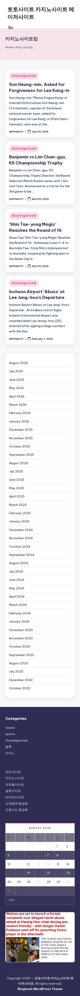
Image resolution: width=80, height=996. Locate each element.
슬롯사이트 (13, 791)
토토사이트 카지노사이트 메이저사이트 (41, 13)
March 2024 (18, 605)
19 (28, 873)
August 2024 (18, 563)
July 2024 (16, 571)
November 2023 (21, 638)
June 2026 (16, 380)
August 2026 (18, 363)
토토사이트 (13, 772)
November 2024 (21, 538)
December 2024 (21, 530)
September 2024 (21, 555)
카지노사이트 (14, 778)
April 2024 (17, 596)
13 (38, 864)
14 (48, 864)
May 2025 (16, 488)
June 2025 (16, 480)
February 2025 (20, 513)
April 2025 (16, 496)
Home (9, 47)
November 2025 (21, 438)
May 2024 (16, 588)
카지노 (10, 753)
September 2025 (21, 455)
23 (68, 873)
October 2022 (19, 688)
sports (10, 734)
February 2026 (20, 413)
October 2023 (19, 646)
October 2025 (19, 446)
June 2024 (16, 580)
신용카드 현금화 (16, 810)
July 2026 (16, 371)
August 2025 (18, 463)
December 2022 (21, 680)
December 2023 (21, 630)
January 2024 (19, 621)
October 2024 (19, 547)
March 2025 (18, 505)
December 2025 (21, 430)
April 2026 (16, 396)
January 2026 (19, 421)
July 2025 (16, 471)
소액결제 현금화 (16, 803)
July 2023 (16, 671)
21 (48, 873)
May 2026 (16, 388)
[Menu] (10, 27)
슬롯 (8, 747)
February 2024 (20, 613)
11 (18, 864)
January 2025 (19, 521)
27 (39, 882)
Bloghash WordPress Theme (40, 989)
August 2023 (18, 663)
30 (68, 882)
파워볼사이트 (14, 785)
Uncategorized (24, 75)
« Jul (11, 900)
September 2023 (21, 655)
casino (10, 728)
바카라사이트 (14, 797)
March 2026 (18, 405)
